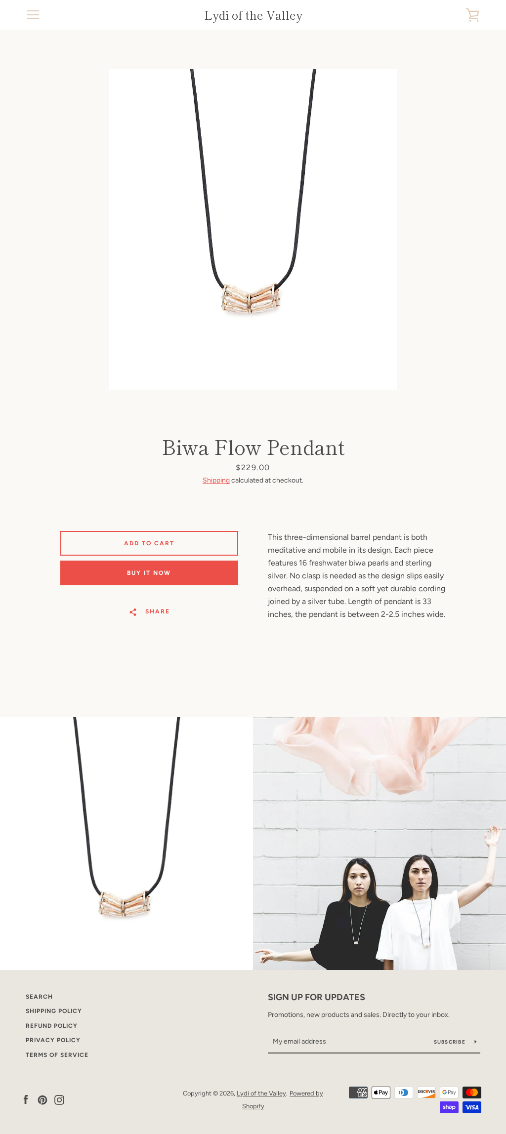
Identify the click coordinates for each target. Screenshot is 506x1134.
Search (39, 996)
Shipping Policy (54, 1011)
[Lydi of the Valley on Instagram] (59, 1099)
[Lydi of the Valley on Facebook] (26, 1099)
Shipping (216, 480)
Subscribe (450, 1042)
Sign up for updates (316, 997)
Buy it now (149, 572)
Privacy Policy (53, 1040)
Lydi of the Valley (253, 15)
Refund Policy (52, 1025)
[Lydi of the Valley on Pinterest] (42, 1099)
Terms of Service (57, 1055)
